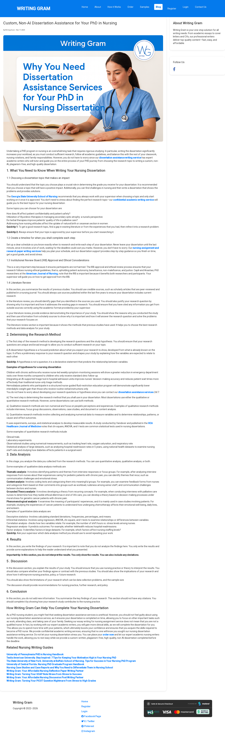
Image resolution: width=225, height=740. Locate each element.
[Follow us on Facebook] (174, 69)
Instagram (89, 731)
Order (130, 7)
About (98, 7)
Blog (158, 7)
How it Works (114, 7)
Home (85, 7)
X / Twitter (89, 721)
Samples (144, 7)
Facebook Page (92, 716)
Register (172, 8)
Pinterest (89, 726)
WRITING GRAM (33, 8)
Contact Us (200, 7)
